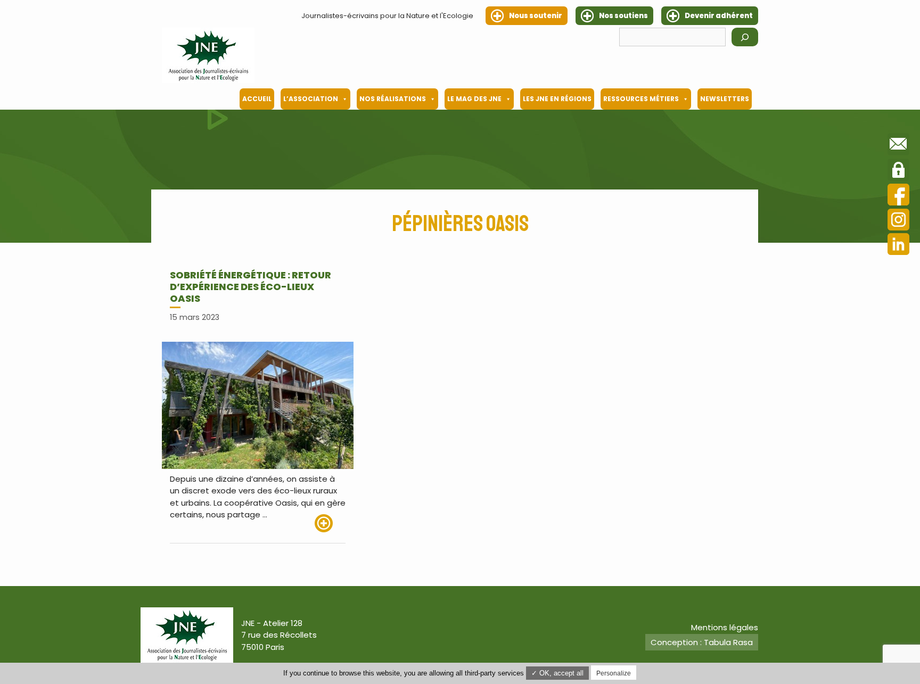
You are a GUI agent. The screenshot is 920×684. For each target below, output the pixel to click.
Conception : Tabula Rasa (702, 642)
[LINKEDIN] (898, 245)
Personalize (613, 673)
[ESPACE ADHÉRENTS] (898, 171)
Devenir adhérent (719, 16)
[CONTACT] (898, 146)
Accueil (257, 98)
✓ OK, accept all (557, 673)
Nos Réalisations (392, 98)
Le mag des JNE (474, 98)
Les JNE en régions (557, 98)
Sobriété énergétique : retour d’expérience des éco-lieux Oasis (250, 286)
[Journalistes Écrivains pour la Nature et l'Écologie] (208, 55)
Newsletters (724, 98)
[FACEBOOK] (898, 196)
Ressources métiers (641, 98)
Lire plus (330, 523)
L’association (310, 98)
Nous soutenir (535, 16)
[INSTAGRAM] (898, 221)
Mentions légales (724, 627)
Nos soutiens (623, 16)
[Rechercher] (745, 37)
